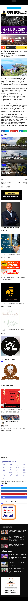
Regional (8, 56)
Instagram (3, 497)
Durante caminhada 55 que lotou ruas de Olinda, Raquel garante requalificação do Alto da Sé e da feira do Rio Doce (16, 538)
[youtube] (17, 3)
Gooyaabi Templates (21, 599)
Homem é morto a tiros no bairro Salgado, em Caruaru (16, 545)
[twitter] (15, 3)
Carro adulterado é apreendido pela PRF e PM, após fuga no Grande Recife (14, 172)
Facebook (3, 491)
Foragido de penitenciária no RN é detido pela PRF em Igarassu (14, 146)
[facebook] (11, 3)
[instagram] (13, 3)
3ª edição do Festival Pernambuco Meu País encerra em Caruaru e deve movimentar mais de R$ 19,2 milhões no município (18, 556)
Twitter (2, 487)
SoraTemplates (9, 599)
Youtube (2, 494)
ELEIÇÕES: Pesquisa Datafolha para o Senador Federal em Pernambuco (17, 531)
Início (3, 47)
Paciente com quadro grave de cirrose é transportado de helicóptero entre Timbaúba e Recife (13, 159)
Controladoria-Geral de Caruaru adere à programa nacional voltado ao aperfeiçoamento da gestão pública (17, 570)
